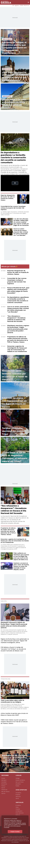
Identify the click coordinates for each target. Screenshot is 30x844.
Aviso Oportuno (20, 812)
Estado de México (20, 780)
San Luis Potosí (20, 782)
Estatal (3, 778)
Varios (17, 798)
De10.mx (18, 814)
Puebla (17, 785)
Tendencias (4, 789)
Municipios (4, 783)
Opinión (3, 793)
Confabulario (19, 811)
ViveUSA (18, 809)
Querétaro (18, 783)
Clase (17, 807)
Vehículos (18, 796)
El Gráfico (18, 805)
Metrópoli (3, 780)
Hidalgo (18, 778)
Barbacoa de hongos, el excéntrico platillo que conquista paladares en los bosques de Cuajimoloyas (14, 47)
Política (3, 785)
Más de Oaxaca (7, 39)
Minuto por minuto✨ (9, 266)
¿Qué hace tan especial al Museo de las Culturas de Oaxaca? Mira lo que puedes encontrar (15, 76)
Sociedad (3, 782)
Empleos (18, 794)
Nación (3, 787)
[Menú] (28, 2)
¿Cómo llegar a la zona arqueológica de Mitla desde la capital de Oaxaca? (14, 103)
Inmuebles (18, 792)
